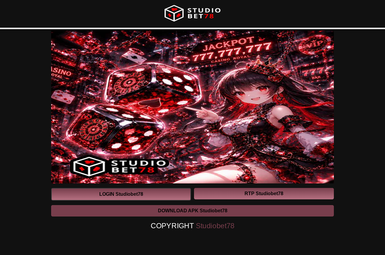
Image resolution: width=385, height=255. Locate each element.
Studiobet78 (215, 226)
